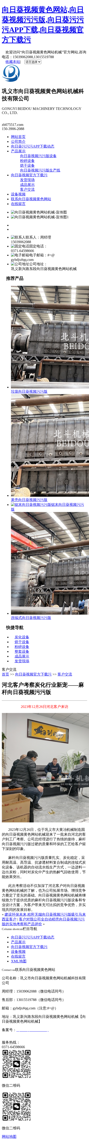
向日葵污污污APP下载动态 (32, 146)
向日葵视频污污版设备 (38, 156)
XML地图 (18, 961)
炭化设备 (22, 637)
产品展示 (18, 151)
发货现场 (27, 180)
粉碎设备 (27, 161)
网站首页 (18, 137)
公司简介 (18, 141)
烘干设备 (27, 165)
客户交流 (27, 189)
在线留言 (18, 204)
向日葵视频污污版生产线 (40, 170)
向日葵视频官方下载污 (29, 175)
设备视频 (18, 194)
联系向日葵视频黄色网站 (31, 199)
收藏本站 (12, 62)
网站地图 (9, 1136)
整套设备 (22, 651)
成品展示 (27, 185)
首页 (5, 674)
